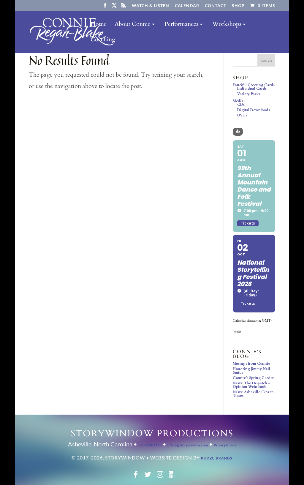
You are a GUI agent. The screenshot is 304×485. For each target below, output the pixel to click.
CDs (241, 104)
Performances (181, 25)
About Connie (133, 25)
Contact (215, 6)
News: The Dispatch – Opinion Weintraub (251, 384)
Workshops (226, 25)
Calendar (187, 6)
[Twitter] (148, 476)
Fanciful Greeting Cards (254, 85)
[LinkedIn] (172, 476)
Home (99, 25)
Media (238, 101)
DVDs (242, 115)
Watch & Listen (150, 6)
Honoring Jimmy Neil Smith (251, 370)
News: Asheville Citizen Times (253, 393)
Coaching (103, 40)
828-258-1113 (150, 445)
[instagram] (160, 476)
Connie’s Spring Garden (254, 378)
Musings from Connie (251, 363)
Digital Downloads (253, 110)
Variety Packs (248, 94)
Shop (238, 6)
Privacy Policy (225, 445)
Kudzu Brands (216, 458)
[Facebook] (135, 476)
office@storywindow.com (187, 445)
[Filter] (238, 132)
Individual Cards (252, 88)
